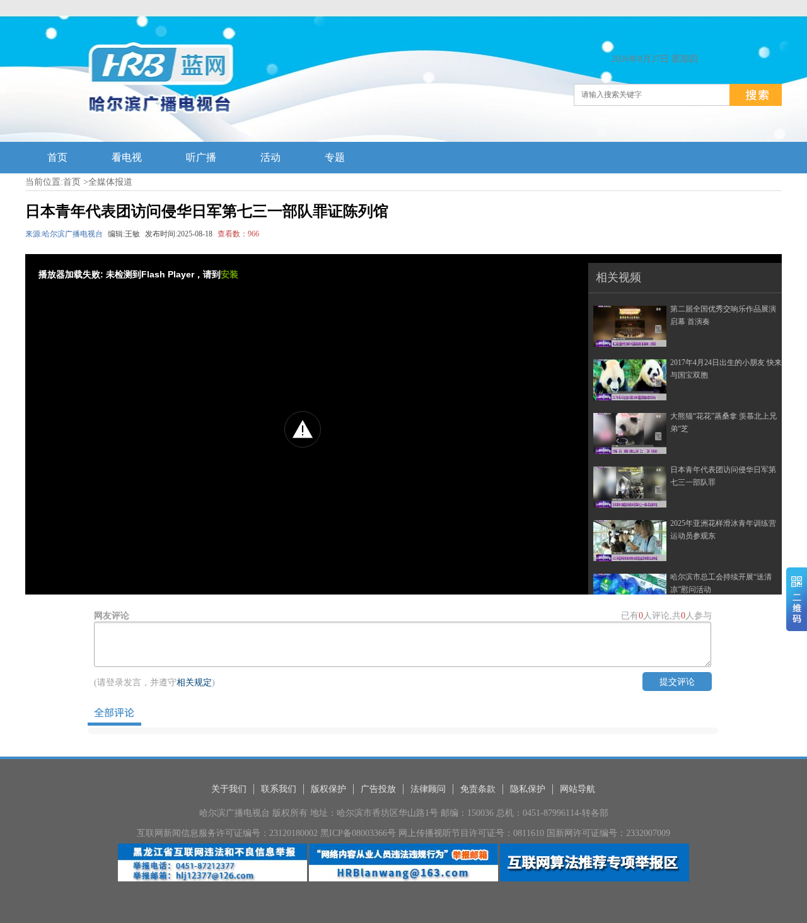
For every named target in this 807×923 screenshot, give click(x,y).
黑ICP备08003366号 (358, 833)
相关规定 (194, 682)
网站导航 (577, 789)
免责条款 (478, 789)
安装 (229, 274)
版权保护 (328, 789)
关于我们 (229, 789)
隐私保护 (527, 789)
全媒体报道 (110, 182)
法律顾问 (428, 789)
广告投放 (378, 789)
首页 (72, 182)
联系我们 (278, 789)
